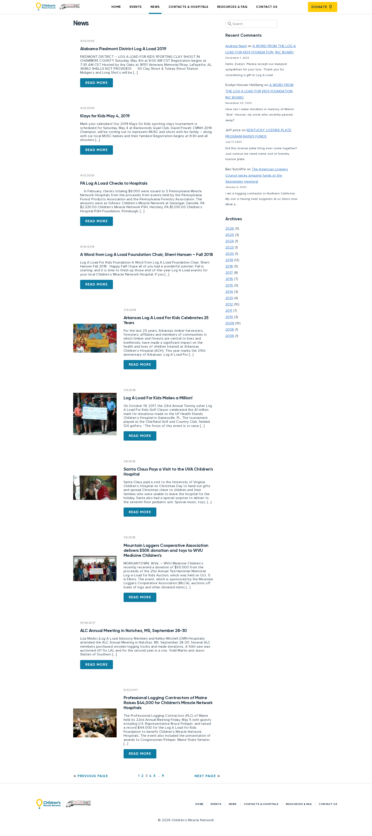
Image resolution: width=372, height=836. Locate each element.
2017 (229, 272)
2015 (229, 285)
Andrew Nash (236, 46)
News (155, 7)
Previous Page (93, 776)
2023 (229, 247)
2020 (229, 254)
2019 (229, 260)
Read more (96, 83)
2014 (229, 292)
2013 (229, 298)
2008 (229, 329)
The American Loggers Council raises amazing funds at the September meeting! (256, 175)
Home (116, 7)
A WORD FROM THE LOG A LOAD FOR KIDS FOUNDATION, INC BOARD (259, 91)
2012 (229, 304)
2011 (228, 311)
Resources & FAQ (232, 7)
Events (136, 7)
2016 (229, 279)
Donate (319, 7)
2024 (229, 241)
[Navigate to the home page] (58, 7)
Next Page (205, 776)
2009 (229, 323)
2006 (229, 336)
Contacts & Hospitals (188, 7)
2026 (229, 228)
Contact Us (266, 7)
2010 (229, 317)
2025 (229, 235)
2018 (229, 266)
